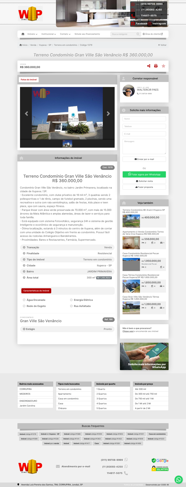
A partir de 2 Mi (142, 408)
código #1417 (82, 443)
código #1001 (136, 434)
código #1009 (93, 434)
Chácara (62, 408)
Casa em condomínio (68, 398)
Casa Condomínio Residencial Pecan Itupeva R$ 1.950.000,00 (141, 254)
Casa (60, 403)
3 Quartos (102, 398)
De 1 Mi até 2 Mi (143, 403)
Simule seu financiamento (87, 34)
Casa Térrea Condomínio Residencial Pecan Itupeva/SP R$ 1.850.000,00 (141, 276)
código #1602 (115, 434)
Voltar (163, 45)
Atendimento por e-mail (75, 466)
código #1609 (135, 439)
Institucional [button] (48, 34)
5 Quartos (101, 408)
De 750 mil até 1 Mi (144, 398)
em (50, 434)
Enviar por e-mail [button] (145, 159)
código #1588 (72, 434)
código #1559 (111, 443)
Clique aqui (128, 331)
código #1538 (50, 439)
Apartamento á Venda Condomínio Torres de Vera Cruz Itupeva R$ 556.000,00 (143, 232)
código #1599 (29, 439)
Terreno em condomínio (65, 45)
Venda (33, 45)
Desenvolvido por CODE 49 (157, 485)
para (51, 443)
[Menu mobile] (23, 34)
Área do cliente (153, 34)
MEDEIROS (25, 394)
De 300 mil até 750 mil (146, 394)
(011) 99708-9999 (152, 4)
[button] (27, 113)
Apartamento (64, 394)
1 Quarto (101, 389)
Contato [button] (64, 34)
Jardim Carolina (27, 405)
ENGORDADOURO (28, 401)
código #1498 (132, 443)
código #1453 (113, 439)
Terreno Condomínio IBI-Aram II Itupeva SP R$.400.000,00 (144, 211)
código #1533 (156, 439)
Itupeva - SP (45, 45)
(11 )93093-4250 (151, 9)
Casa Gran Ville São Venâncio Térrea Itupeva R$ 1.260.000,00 (141, 297)
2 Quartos (101, 394)
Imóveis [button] (31, 34)
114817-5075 (149, 15)
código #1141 (71, 439)
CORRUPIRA (26, 389)
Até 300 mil (140, 389)
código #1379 (28, 434)
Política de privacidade (133, 485)
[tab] (29, 79)
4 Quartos (102, 403)
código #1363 (92, 439)
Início (25, 45)
